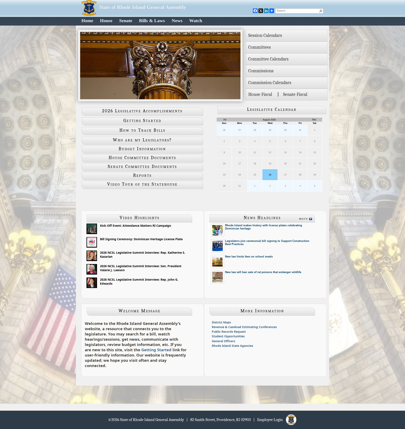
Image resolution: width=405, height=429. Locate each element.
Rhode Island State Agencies (232, 346)
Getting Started (142, 120)
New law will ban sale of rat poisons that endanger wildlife (263, 272)
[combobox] (298, 10)
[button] (321, 11)
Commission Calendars (269, 82)
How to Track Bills (142, 130)
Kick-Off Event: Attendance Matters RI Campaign (135, 226)
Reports (142, 175)
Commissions (261, 71)
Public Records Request (229, 332)
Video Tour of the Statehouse (142, 184)
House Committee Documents (142, 157)
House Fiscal (260, 94)
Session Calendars (265, 35)
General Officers (223, 341)
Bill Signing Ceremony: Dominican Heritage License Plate (141, 239)
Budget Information (142, 148)
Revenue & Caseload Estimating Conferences (244, 327)
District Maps (221, 322)
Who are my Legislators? (142, 140)
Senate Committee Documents (142, 166)
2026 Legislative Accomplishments (142, 111)
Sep (314, 119)
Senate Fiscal (295, 94)
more (303, 218)
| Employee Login (269, 419)
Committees (259, 47)
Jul (224, 119)
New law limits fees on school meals (249, 256)
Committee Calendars (268, 59)
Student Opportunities (228, 336)
